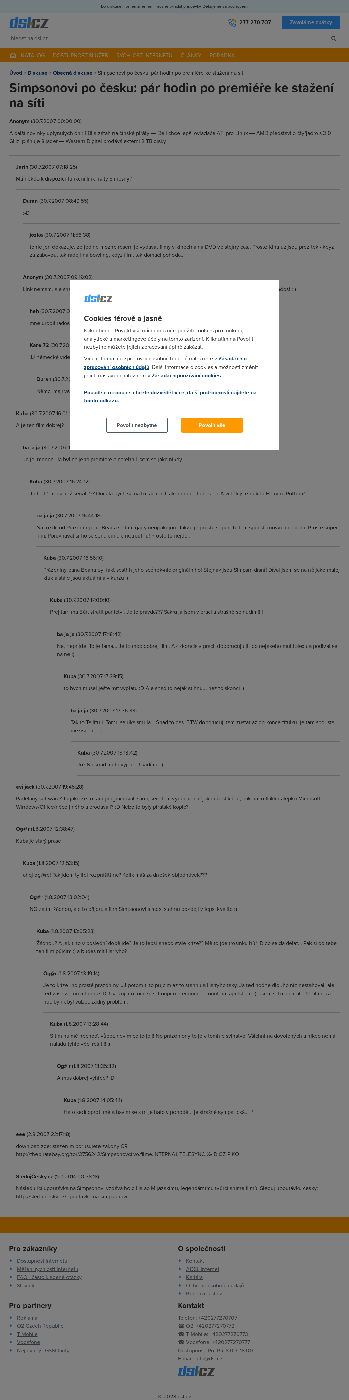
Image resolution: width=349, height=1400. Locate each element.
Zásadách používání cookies (186, 375)
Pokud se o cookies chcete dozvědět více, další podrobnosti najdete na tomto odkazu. (170, 396)
